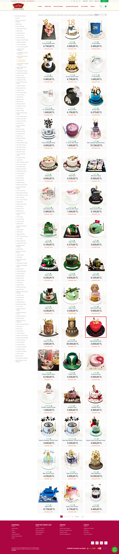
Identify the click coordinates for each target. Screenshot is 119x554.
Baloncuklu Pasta (21, 304)
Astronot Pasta (20, 273)
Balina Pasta (48, 506)
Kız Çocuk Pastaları (22, 46)
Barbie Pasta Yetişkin (72, 506)
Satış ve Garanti (40, 530)
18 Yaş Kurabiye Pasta (48, 43)
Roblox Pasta (20, 110)
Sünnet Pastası (20, 342)
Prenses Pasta (20, 173)
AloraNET (14, 550)
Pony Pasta (19, 217)
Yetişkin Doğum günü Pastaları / (85, 15)
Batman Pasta (20, 129)
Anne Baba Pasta (48, 209)
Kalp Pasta (19, 31)
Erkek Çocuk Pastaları (20, 49)
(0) (99, 1)
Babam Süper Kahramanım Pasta (95, 440)
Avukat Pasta (72, 374)
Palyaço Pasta (20, 280)
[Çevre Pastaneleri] (18, 6)
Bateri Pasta (95, 506)
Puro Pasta (19, 306)
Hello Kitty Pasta (20, 166)
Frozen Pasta (20, 221)
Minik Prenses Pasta (22, 335)
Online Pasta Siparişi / (51, 15)
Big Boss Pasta (20, 151)
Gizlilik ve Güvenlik (40, 528)
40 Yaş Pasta (96, 109)
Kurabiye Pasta (20, 344)
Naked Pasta (19, 99)
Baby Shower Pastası (22, 337)
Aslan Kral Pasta (48, 341)
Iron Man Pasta (20, 133)
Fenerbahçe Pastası (21, 71)
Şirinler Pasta (20, 295)
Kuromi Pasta (20, 35)
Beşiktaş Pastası (20, 77)
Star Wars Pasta (20, 147)
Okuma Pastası (20, 37)
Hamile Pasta (20, 318)
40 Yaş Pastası (72, 109)
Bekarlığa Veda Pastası (20, 246)
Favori (96, 1)
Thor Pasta (19, 238)
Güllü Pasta (19, 282)
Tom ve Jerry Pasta (21, 199)
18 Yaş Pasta (72, 43)
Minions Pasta (20, 197)
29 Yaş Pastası (96, 43)
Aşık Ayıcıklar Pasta (95, 341)
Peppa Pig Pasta (20, 241)
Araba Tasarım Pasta (96, 209)
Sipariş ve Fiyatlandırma (66, 530)
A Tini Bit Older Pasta (72, 142)
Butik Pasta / (60, 15)
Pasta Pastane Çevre (17, 536)
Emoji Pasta (19, 331)
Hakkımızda (15, 528)
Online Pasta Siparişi (20, 16)
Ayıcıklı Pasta (20, 289)
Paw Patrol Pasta (21, 145)
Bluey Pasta (19, 101)
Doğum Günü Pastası (22, 40)
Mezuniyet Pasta (20, 88)
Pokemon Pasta (20, 106)
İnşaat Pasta (19, 223)
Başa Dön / (41, 15)
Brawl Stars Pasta (21, 92)
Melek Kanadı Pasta (21, 184)
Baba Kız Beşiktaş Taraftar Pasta (48, 440)
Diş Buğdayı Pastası (21, 263)
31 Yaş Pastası (96, 76)
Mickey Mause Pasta (22, 193)
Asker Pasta (19, 299)
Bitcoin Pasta (20, 178)
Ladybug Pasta (20, 234)
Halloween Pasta (21, 80)
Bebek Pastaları (21, 42)
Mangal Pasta (20, 275)
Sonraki (77, 516)
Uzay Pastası (20, 255)
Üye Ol (91, 1)
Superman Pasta (21, 121)
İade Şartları (39, 534)
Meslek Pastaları (20, 316)
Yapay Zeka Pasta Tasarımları (21, 67)
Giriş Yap (85, 1)
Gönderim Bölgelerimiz (65, 534)
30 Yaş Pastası (48, 76)
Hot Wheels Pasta (21, 171)
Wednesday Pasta (21, 28)
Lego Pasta (19, 160)
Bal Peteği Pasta (96, 473)
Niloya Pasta (19, 269)
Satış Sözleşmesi (40, 532)
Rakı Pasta (19, 328)
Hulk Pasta (19, 232)
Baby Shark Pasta (21, 169)
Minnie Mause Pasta (22, 195)
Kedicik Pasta (20, 297)
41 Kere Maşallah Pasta (48, 142)
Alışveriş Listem (63, 532)
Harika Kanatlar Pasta (22, 162)
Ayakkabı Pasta (72, 407)
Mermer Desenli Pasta (22, 324)
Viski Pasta (19, 326)
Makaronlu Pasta (21, 287)
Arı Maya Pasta (20, 349)
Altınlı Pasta (48, 176)
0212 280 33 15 (30, 1)
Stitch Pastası (20, 75)
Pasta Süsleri (20, 353)
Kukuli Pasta (19, 229)
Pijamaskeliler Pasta (22, 142)
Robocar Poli (20, 208)
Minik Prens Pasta (21, 204)
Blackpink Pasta (20, 138)
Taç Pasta (19, 257)
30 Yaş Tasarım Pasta (72, 76)
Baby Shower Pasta (48, 473)
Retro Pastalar (20, 26)
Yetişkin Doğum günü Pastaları (21, 60)
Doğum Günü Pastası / (70, 15)
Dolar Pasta (19, 206)
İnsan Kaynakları (88, 534)
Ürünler (18, 18)
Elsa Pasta (19, 136)
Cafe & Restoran (16, 534)
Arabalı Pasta (20, 90)
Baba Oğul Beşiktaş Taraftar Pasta (72, 440)
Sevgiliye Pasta (20, 33)
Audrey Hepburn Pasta (48, 374)
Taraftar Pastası (20, 85)
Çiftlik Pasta (19, 249)
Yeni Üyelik (86, 532)
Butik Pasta (19, 24)
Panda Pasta (20, 180)
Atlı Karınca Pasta (21, 351)
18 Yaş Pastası (20, 333)
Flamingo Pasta (20, 104)
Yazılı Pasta (19, 140)
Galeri (13, 530)
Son (83, 516)
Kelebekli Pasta (20, 182)
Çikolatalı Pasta (20, 302)
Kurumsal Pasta (20, 340)
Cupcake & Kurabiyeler (22, 358)
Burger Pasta (20, 278)
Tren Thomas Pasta (21, 236)
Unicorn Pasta (20, 94)
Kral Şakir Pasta (20, 157)
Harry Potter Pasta (21, 116)
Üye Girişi (86, 530)
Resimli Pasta (19, 356)
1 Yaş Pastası (20, 175)
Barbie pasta (19, 211)
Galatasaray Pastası (22, 73)
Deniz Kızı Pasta (20, 190)
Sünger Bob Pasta (21, 243)
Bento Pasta (19, 123)
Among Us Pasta (21, 164)
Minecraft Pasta (20, 131)
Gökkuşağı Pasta (21, 271)
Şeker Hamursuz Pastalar (21, 321)
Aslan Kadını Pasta (96, 308)
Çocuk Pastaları (21, 44)
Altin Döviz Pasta (96, 176)
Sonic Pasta (19, 108)
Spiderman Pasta (21, 118)
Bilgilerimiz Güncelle (89, 528)
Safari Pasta (19, 97)
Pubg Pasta (19, 202)
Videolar (14, 532)
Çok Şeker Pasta (20, 149)
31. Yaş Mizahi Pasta (48, 109)
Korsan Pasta (20, 219)
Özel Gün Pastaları (21, 346)
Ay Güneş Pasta (95, 374)
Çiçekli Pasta (19, 285)
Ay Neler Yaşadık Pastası (48, 407)
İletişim (13, 538)
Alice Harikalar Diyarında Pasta (95, 142)
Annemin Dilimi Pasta (72, 209)
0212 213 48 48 (21, 1)
